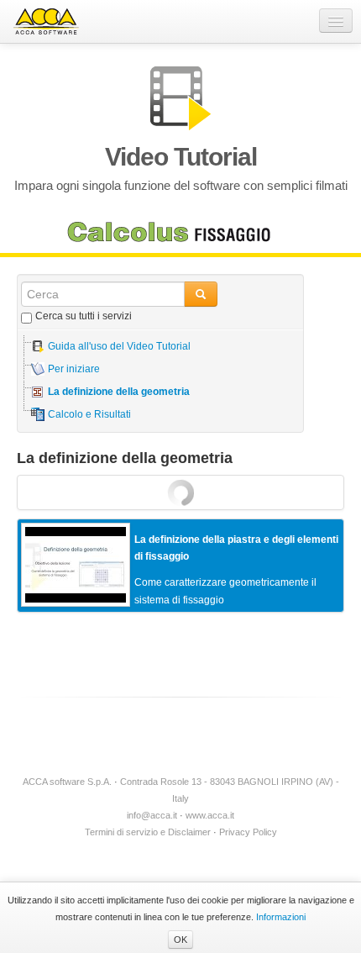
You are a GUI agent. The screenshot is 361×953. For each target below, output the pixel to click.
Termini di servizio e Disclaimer (148, 832)
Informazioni (281, 917)
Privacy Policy (248, 832)
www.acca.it (210, 815)
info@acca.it (152, 815)
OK (180, 940)
